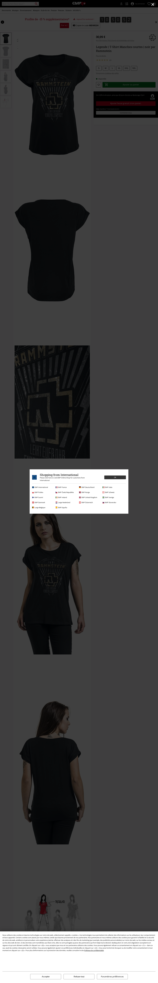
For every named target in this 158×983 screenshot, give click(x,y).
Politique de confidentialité (94, 950)
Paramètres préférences (112, 976)
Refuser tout (79, 977)
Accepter (46, 977)
